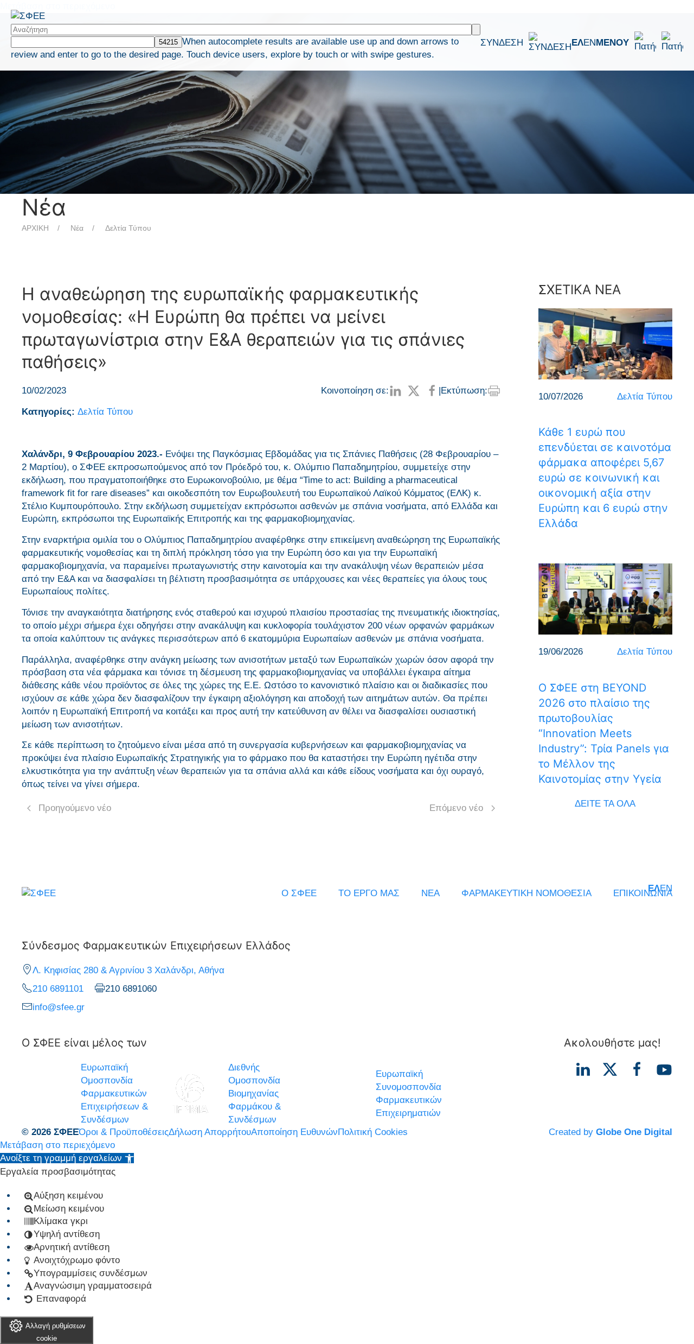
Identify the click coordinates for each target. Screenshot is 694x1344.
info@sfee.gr (59, 1007)
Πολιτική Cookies (373, 1132)
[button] (639, 42)
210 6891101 (58, 989)
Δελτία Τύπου (128, 228)
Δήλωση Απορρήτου (210, 1132)
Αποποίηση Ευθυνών (294, 1132)
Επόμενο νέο (456, 808)
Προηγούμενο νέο (74, 808)
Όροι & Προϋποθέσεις (124, 1132)
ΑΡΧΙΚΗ (35, 228)
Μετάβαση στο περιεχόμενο (57, 1145)
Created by (610, 1132)
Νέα (76, 228)
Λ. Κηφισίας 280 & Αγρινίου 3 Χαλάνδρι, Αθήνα (128, 970)
